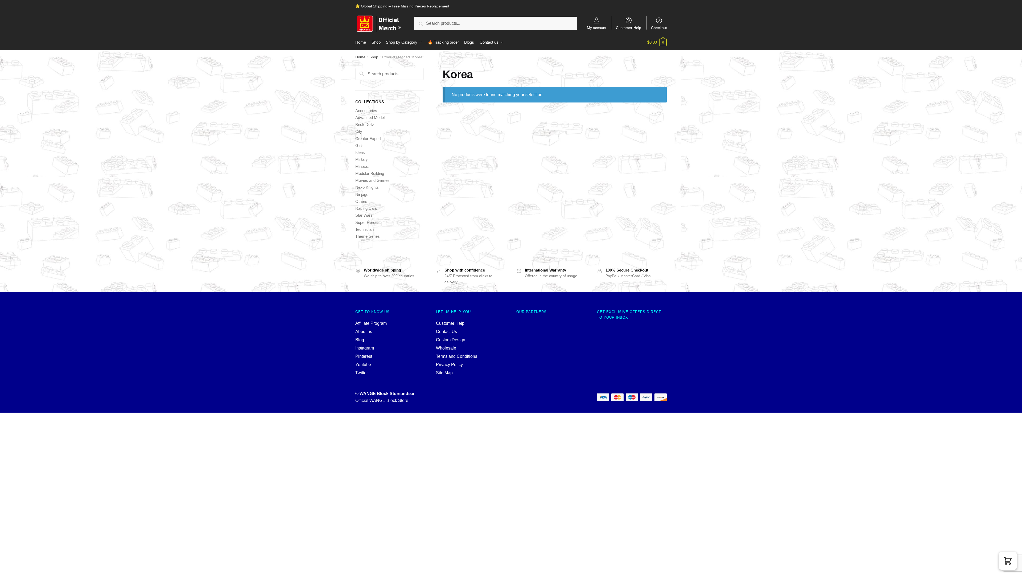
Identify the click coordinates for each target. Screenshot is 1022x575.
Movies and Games (372, 180)
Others (361, 201)
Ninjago (361, 194)
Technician (364, 229)
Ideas (360, 152)
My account (596, 28)
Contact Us (446, 331)
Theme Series (367, 236)
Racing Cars (366, 208)
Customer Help (628, 28)
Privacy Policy (449, 364)
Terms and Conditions (456, 356)
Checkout (659, 28)
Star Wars (364, 215)
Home (360, 57)
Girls (359, 145)
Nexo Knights (367, 187)
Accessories (366, 110)
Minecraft (363, 166)
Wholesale (446, 348)
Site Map (444, 373)
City (358, 131)
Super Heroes (367, 222)
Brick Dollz (364, 124)
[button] (1008, 561)
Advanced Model (370, 117)
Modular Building (369, 173)
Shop (373, 57)
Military (361, 159)
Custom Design (450, 340)
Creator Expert (368, 138)
